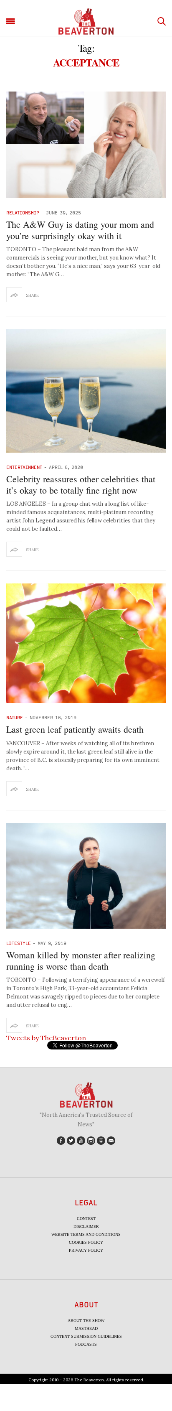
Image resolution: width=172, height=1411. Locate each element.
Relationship (22, 212)
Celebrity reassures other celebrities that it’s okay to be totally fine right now (80, 484)
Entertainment (24, 467)
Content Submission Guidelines (86, 1336)
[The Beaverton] (86, 21)
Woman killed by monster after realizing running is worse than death (80, 960)
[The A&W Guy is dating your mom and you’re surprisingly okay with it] (86, 145)
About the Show (86, 1320)
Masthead (86, 1328)
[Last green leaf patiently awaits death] (86, 643)
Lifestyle (18, 943)
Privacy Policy (86, 1250)
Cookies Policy (86, 1242)
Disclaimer (86, 1226)
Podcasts (86, 1344)
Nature (14, 717)
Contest (86, 1218)
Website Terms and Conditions (86, 1234)
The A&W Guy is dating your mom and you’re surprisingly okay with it (80, 229)
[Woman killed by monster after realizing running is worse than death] (86, 876)
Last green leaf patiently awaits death (75, 729)
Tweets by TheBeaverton (46, 1038)
